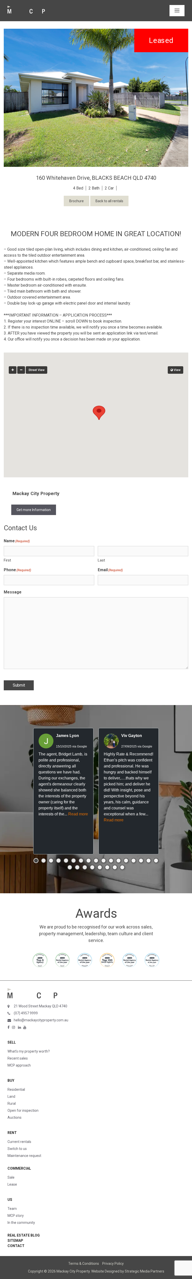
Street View (36, 370)
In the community (21, 1223)
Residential (16, 1090)
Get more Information (33, 510)
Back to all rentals (109, 201)
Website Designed (105, 1271)
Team (12, 1209)
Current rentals (19, 1142)
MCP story (16, 1216)
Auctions (15, 1117)
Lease (12, 1184)
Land (11, 1096)
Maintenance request (24, 1156)
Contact (16, 1246)
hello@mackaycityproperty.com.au (41, 1020)
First (7, 560)
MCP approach (19, 1065)
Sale (11, 1177)
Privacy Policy (113, 1264)
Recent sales (18, 1058)
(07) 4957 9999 (26, 1013)
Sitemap (15, 1241)
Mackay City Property (36, 493)
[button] (96, 410)
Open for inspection (23, 1110)
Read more (78, 814)
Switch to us (17, 1149)
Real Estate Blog (24, 1235)
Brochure (76, 201)
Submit (19, 685)
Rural (12, 1103)
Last (101, 560)
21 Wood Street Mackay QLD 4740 (40, 1006)
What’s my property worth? (29, 1051)
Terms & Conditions (83, 1264)
